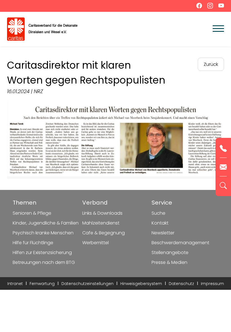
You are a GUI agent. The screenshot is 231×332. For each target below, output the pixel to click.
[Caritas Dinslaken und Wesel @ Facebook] (197, 7)
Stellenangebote (170, 252)
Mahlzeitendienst (100, 223)
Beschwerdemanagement (180, 242)
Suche (158, 213)
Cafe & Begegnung (103, 233)
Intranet (15, 283)
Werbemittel (95, 242)
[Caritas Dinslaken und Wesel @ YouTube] (219, 7)
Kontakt (160, 223)
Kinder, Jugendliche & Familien (46, 223)
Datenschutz (181, 283)
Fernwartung (42, 283)
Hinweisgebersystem (141, 283)
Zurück (211, 64)
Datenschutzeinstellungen (87, 283)
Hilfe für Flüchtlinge (33, 242)
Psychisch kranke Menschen (43, 233)
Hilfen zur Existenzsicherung (42, 252)
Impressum (212, 283)
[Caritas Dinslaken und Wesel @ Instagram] (208, 7)
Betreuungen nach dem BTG (44, 262)
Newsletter (163, 233)
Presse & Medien (169, 262)
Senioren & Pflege (32, 213)
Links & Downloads (102, 213)
